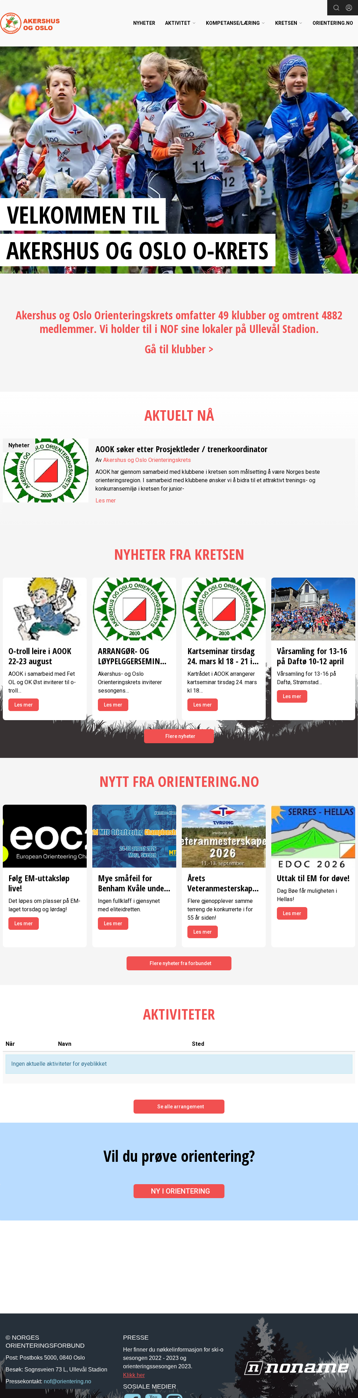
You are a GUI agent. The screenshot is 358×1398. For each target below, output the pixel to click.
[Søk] (336, 7)
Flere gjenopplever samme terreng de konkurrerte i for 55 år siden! (220, 909)
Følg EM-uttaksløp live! (39, 883)
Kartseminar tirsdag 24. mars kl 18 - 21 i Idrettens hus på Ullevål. (221, 666)
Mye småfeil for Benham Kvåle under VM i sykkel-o (132, 888)
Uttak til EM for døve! (313, 878)
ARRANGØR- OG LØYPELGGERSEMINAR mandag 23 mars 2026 (133, 666)
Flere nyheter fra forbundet (180, 963)
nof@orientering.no (67, 1381)
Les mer (105, 500)
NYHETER (144, 23)
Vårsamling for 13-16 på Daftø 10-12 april (312, 656)
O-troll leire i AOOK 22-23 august (39, 656)
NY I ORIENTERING (180, 1191)
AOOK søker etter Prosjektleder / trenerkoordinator (181, 449)
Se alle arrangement (180, 1106)
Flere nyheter (180, 736)
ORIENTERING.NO (333, 23)
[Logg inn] (349, 7)
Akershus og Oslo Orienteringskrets (147, 460)
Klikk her (134, 1375)
